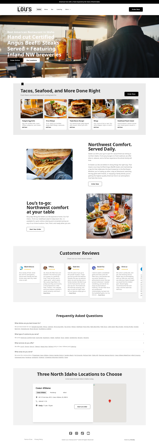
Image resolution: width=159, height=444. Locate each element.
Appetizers (46, 338)
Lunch (22, 346)
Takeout (37, 346)
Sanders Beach (69, 355)
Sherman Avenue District (106, 355)
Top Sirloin (67, 327)
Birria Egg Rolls (58, 327)
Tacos (62, 338)
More (67, 9)
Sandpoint (35, 357)
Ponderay (28, 357)
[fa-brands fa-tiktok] (82, 433)
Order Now (136, 9)
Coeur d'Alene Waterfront (123, 355)
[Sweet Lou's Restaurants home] (24, 9)
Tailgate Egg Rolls (36, 327)
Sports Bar (39, 338)
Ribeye (73, 327)
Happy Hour (44, 346)
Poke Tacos (103, 327)
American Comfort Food (28, 338)
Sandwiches (73, 338)
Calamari (50, 327)
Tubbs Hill (95, 355)
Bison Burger (34, 329)
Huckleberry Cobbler (45, 329)
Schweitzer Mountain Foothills (54, 357)
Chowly (132, 440)
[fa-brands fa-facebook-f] (70, 433)
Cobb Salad (111, 327)
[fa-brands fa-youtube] (88, 433)
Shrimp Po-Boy (128, 327)
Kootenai (41, 357)
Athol (64, 392)
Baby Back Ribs (95, 327)
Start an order (82, 407)
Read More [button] (46, 293)
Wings (45, 327)
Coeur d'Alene (41, 392)
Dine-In (32, 346)
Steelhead (79, 327)
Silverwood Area (20, 357)
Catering (73, 346)
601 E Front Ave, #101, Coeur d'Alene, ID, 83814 (53, 397)
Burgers (80, 338)
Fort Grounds (78, 355)
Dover (66, 357)
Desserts (86, 338)
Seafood (57, 338)
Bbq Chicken (119, 327)
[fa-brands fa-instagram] (76, 433)
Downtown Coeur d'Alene (40, 355)
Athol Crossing (135, 355)
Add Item (24, 127)
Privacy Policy (39, 439)
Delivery (50, 346)
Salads (67, 338)
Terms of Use (28, 439)
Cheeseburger (25, 329)
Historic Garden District (56, 355)
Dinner (27, 346)
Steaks (52, 338)
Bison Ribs (86, 327)
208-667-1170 (43, 401)
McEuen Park (87, 355)
